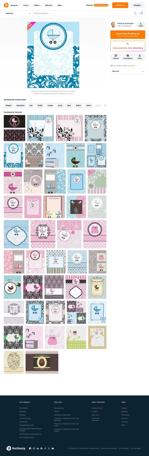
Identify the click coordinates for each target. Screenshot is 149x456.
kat (31, 105)
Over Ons (95, 415)
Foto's (25, 5)
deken (89, 105)
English (124, 408)
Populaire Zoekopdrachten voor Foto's (66, 425)
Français (124, 422)
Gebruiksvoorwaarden (109, 448)
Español (124, 411)
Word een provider (96, 419)
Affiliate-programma (62, 415)
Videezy (22, 415)
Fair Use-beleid (135, 448)
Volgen (140, 26)
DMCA (56, 411)
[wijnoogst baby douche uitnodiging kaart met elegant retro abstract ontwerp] (56, 261)
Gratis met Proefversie (128, 34)
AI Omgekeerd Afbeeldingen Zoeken (30, 429)
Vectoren (14, 5)
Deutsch (124, 418)
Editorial (48, 5)
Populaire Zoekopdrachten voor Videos (66, 430)
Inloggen (137, 5)
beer (69, 105)
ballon (78, 105)
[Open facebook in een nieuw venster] (30, 448)
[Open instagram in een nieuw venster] (34, 448)
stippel (8, 105)
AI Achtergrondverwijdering (30, 434)
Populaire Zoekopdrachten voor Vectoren (66, 419)
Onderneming (25, 418)
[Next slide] (103, 105)
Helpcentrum (97, 408)
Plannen (89, 5)
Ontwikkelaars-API (26, 425)
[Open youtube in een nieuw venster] (53, 448)
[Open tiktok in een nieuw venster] (45, 448)
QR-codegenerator (26, 437)
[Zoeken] (135, 13)
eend (60, 105)
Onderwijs (23, 422)
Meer (60, 5)
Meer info (115, 71)
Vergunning (59, 408)
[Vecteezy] (6, 5)
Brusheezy (23, 408)
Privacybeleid (123, 448)
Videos (36, 5)
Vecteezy (22, 411)
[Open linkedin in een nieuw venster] (38, 448)
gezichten (20, 105)
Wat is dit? (131, 66)
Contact (95, 411)
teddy (40, 105)
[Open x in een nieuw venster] (49, 448)
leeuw (50, 105)
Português (125, 415)
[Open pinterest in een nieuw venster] (41, 448)
